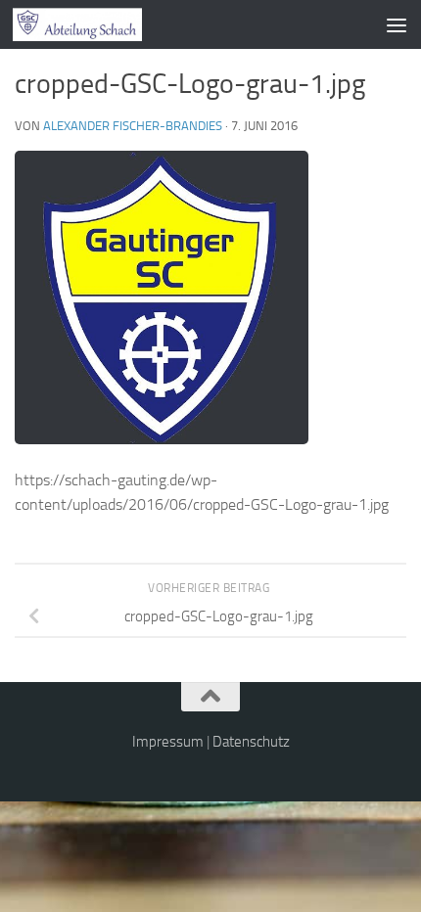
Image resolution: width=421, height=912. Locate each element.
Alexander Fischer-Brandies (132, 125)
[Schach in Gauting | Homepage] (99, 24)
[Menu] (396, 24)
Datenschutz (251, 742)
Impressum (168, 742)
